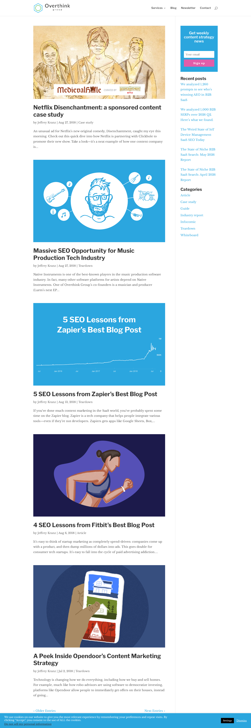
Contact (205, 8)
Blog (173, 8)
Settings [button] (227, 720)
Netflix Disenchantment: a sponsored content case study (97, 111)
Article (81, 533)
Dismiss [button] (241, 720)
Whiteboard (189, 235)
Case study (85, 122)
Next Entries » (154, 711)
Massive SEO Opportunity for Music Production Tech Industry (83, 254)
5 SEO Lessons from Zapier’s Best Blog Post (95, 394)
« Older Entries (44, 711)
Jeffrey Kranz (47, 122)
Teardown (85, 265)
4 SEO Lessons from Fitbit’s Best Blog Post (94, 525)
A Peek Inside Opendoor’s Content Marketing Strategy (97, 659)
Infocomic (188, 222)
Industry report (191, 215)
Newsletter (188, 8)
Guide (185, 208)
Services (157, 8)
